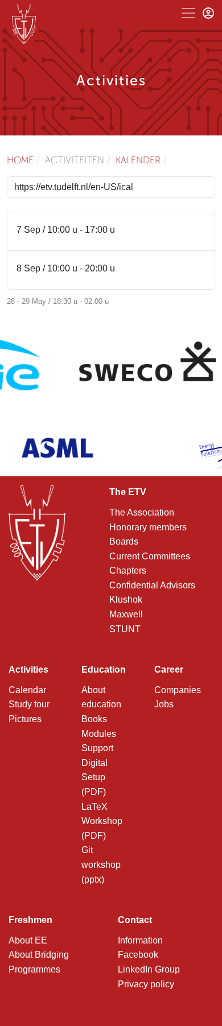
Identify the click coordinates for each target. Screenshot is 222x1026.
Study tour (29, 704)
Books (94, 719)
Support (97, 748)
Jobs (164, 704)
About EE (28, 940)
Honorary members (148, 527)
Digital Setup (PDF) (94, 777)
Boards (123, 541)
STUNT (125, 629)
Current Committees (149, 556)
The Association (141, 512)
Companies (177, 690)
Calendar (27, 690)
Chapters (127, 570)
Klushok (125, 599)
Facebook (138, 954)
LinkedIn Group (149, 969)
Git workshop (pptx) (101, 864)
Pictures (25, 719)
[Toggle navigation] (188, 13)
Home (20, 160)
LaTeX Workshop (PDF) (101, 821)
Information (140, 940)
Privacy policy (146, 984)
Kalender (138, 160)
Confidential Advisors (152, 585)
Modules (98, 734)
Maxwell (126, 614)
